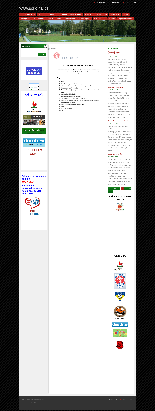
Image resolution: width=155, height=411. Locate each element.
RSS (126, 3)
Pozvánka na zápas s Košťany (119, 121)
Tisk (134, 3)
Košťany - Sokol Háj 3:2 (116, 87)
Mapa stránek (115, 3)
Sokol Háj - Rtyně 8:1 (115, 154)
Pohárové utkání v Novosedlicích (114, 53)
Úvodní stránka (101, 3)
